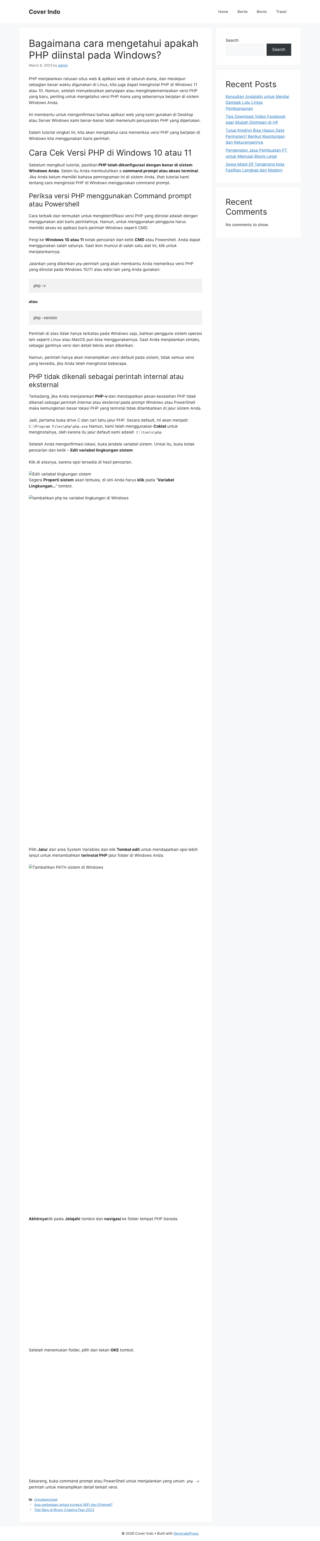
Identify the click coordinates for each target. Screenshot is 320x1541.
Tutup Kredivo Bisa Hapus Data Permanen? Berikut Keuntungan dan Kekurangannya (255, 136)
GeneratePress (186, 1533)
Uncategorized (45, 1499)
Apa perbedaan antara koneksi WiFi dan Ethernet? (73, 1505)
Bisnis (262, 11)
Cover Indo (44, 11)
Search (232, 40)
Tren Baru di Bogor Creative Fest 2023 (64, 1510)
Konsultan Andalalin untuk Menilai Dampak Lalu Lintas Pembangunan (257, 102)
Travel (281, 11)
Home (223, 11)
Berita (242, 11)
